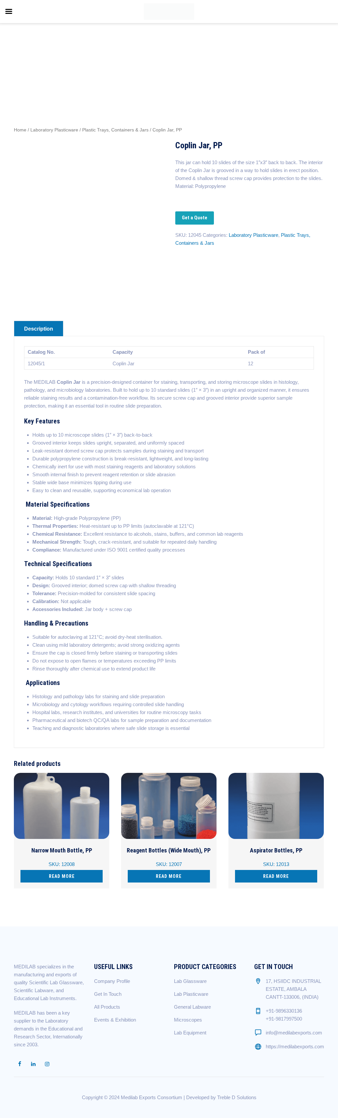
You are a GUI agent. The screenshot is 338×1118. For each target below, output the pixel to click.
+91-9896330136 (284, 1011)
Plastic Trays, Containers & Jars (115, 129)
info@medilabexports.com (294, 1032)
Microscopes (188, 1020)
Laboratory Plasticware (54, 129)
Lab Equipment (190, 1032)
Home (20, 129)
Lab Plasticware (191, 994)
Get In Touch (107, 994)
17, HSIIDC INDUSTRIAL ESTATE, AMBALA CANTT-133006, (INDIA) (293, 989)
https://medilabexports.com (295, 1046)
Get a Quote (194, 218)
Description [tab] (38, 329)
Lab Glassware (190, 981)
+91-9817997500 (284, 1019)
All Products (107, 1007)
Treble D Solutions (236, 1097)
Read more (62, 876)
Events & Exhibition (115, 1020)
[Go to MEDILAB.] (247, 57)
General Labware (192, 1007)
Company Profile (112, 981)
